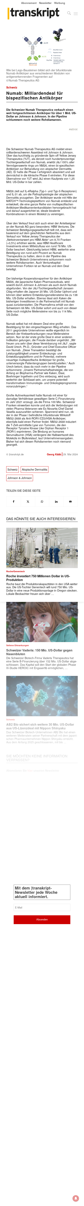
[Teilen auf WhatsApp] (42, 501)
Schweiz (11, 87)
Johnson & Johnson (19, 478)
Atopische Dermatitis (34, 469)
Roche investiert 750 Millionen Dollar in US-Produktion (38, 578)
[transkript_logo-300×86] (34, 13)
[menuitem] (29, 3)
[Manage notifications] (76, 1198)
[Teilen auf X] (28, 501)
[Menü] (76, 13)
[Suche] (67, 13)
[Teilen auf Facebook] (13, 501)
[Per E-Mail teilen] (70, 501)
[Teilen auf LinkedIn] (56, 501)
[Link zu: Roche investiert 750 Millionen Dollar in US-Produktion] (42, 548)
